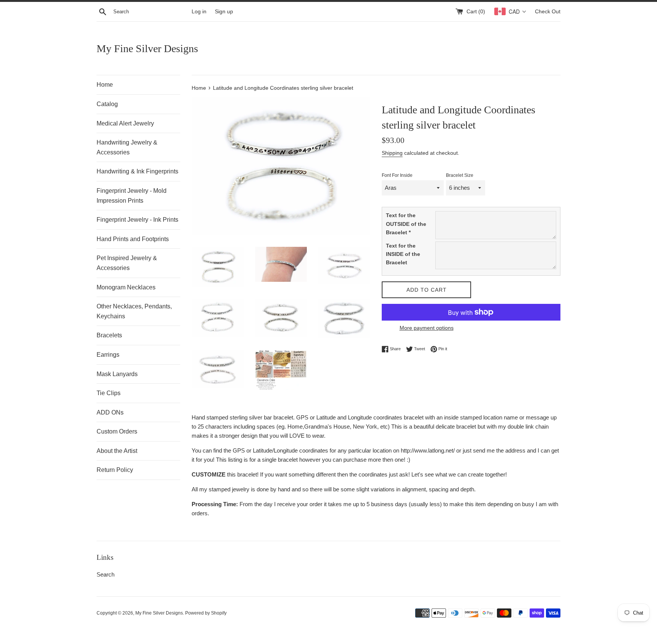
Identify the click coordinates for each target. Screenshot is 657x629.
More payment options (427, 328)
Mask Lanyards (117, 374)
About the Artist (117, 451)
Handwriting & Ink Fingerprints (137, 171)
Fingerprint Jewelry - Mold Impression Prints (132, 195)
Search (105, 574)
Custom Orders (117, 431)
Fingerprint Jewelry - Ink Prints (137, 219)
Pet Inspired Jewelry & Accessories (127, 263)
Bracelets (109, 335)
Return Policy (115, 470)
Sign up (224, 11)
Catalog (107, 104)
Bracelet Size (459, 175)
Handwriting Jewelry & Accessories (127, 147)
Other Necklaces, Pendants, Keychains (134, 311)
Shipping (392, 153)
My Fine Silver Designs (147, 48)
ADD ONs (110, 412)
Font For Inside (397, 175)
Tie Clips (109, 393)
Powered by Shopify (206, 613)
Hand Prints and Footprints (133, 239)
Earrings (108, 354)
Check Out (547, 11)
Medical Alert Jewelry (125, 123)
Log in (199, 11)
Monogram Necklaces (126, 287)
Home (105, 84)
